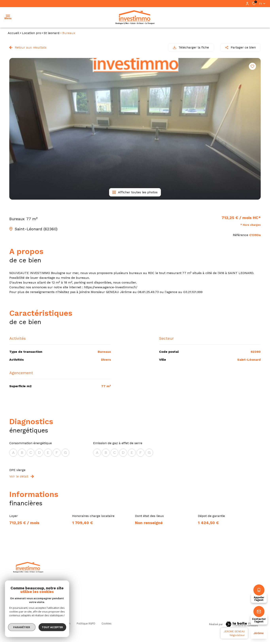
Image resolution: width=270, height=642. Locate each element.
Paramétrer (21, 627)
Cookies (106, 623)
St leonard (51, 33)
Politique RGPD (86, 623)
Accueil (13, 33)
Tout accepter (52, 627)
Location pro (31, 33)
